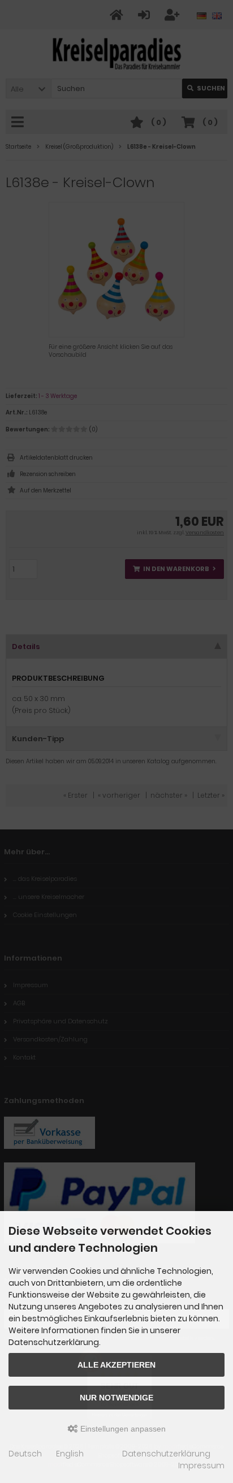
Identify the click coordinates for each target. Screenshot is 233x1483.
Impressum (201, 1465)
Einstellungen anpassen (122, 1428)
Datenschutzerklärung (166, 1453)
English (70, 1453)
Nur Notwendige (116, 1397)
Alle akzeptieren (116, 1364)
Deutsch (25, 1453)
